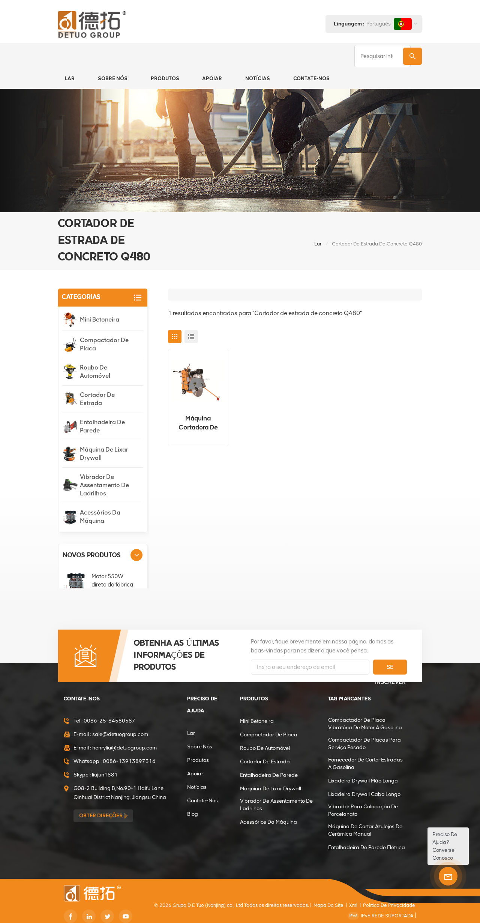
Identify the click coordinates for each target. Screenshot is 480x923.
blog (192, 814)
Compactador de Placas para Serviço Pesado (364, 744)
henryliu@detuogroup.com (124, 748)
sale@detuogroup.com (120, 734)
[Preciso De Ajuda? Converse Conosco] (448, 876)
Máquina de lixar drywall (104, 453)
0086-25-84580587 (109, 721)
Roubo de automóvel (95, 371)
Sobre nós (113, 78)
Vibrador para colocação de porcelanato (363, 810)
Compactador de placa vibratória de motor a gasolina (365, 724)
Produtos (165, 78)
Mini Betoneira (99, 319)
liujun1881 (105, 775)
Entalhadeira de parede (102, 426)
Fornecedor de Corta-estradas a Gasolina (365, 763)
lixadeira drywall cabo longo (364, 794)
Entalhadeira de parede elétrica (366, 847)
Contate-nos (311, 78)
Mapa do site (329, 905)
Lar (70, 78)
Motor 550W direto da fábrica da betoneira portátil (112, 585)
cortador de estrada (97, 399)
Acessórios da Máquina (100, 516)
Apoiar (212, 78)
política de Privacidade (389, 905)
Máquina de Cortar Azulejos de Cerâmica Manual (365, 830)
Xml (353, 905)
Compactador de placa (104, 344)
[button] (136, 555)
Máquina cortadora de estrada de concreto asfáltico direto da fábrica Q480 (198, 423)
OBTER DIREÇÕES (101, 815)
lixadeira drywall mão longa (363, 781)
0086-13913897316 (129, 761)
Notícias (257, 78)
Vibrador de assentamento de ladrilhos (104, 485)
